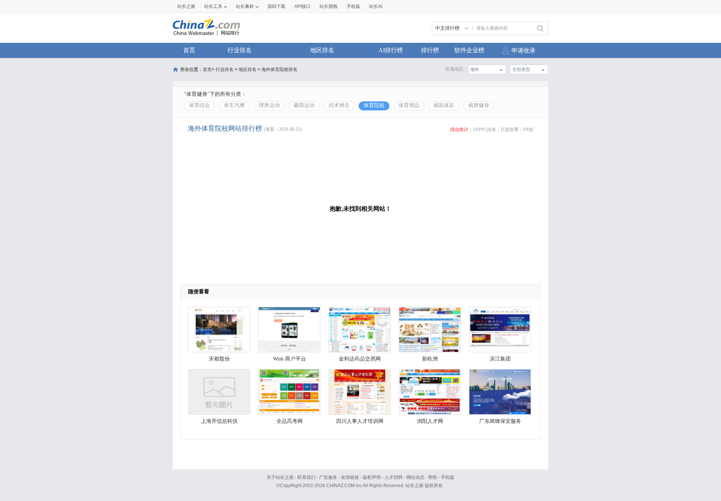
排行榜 (430, 50)
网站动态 (415, 477)
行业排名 (240, 50)
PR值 (528, 129)
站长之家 (186, 6)
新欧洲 (430, 359)
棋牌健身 (478, 105)
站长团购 (329, 6)
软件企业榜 (469, 50)
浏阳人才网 (430, 421)
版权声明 (372, 477)
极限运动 (304, 105)
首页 (189, 50)
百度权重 (510, 129)
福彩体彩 (443, 105)
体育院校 (374, 105)
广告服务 (328, 477)
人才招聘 (394, 477)
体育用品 (408, 105)
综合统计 (459, 129)
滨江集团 (500, 359)
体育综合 (199, 105)
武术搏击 (339, 105)
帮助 (432, 477)
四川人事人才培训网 (359, 421)
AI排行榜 (391, 50)
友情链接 (350, 477)
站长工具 (213, 6)
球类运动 (269, 105)
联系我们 (306, 477)
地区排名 (322, 50)
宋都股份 (219, 359)
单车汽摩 (234, 105)
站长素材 (245, 6)
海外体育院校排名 (279, 69)
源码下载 (276, 6)
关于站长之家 (280, 477)
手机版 (447, 477)
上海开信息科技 (219, 421)
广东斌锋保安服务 (500, 421)
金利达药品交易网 (360, 359)
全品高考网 (289, 421)
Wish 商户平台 (289, 359)
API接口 (302, 6)
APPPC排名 (484, 129)
